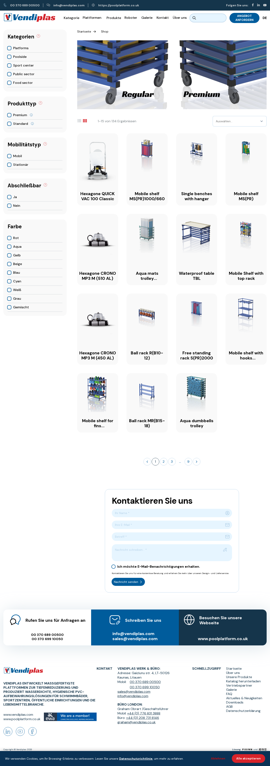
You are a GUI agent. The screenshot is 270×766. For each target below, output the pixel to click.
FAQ (229, 694)
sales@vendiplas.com (135, 638)
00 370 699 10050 (47, 639)
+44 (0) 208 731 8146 (142, 718)
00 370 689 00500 (25, 5)
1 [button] (155, 461)
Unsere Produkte (239, 677)
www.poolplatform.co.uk (223, 638)
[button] (147, 461)
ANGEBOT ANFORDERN (244, 18)
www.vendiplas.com (18, 714)
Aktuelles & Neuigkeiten (244, 698)
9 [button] (188, 461)
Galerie (146, 17)
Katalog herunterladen (243, 681)
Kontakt (163, 17)
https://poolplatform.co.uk (118, 5)
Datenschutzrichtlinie (136, 759)
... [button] (180, 461)
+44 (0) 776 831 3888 (143, 713)
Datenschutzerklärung (243, 711)
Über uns (180, 17)
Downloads (234, 702)
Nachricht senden (126, 582)
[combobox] (216, 121)
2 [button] (164, 461)
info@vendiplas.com (69, 5)
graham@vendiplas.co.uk (136, 722)
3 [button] (172, 461)
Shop (104, 31)
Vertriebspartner (239, 685)
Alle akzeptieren (248, 758)
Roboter (130, 17)
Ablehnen (218, 758)
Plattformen (92, 17)
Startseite (84, 31)
